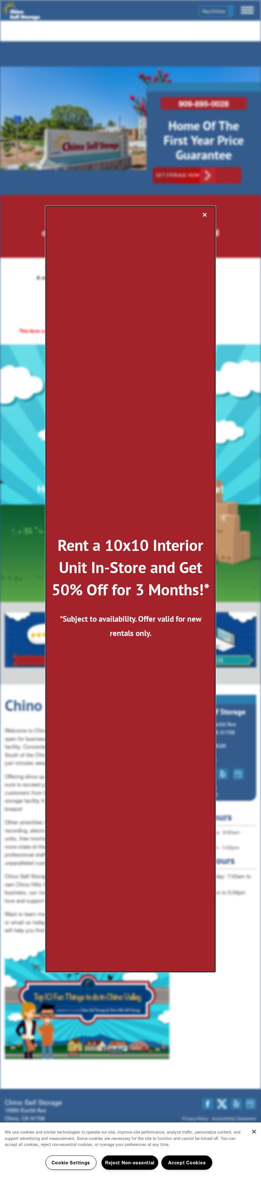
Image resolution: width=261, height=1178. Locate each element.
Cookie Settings (71, 1162)
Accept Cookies (187, 1162)
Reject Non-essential (130, 1162)
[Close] (254, 1132)
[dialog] (130, 589)
